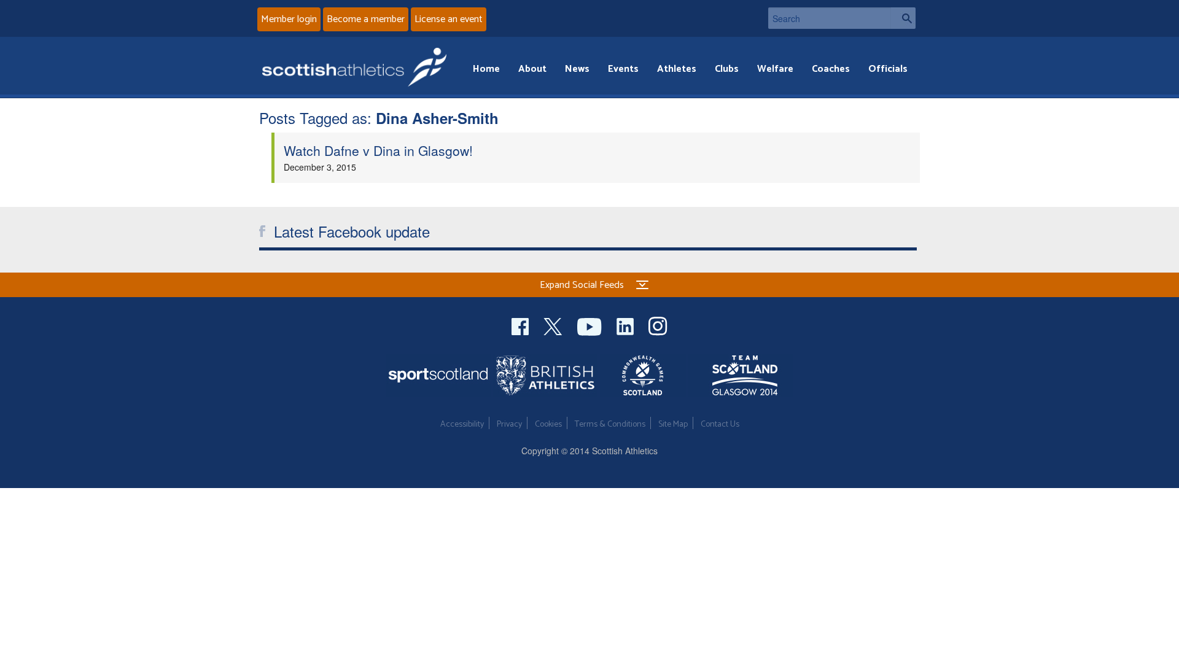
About (532, 69)
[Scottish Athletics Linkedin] (626, 325)
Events (623, 69)
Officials (888, 69)
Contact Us (720, 424)
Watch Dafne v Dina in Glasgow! (378, 150)
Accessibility (462, 424)
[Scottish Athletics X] (554, 325)
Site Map (673, 424)
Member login (289, 19)
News (577, 69)
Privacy (509, 424)
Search (903, 18)
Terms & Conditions (610, 424)
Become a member (366, 19)
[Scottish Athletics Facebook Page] (521, 325)
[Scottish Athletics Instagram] (657, 325)
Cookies (548, 424)
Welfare (775, 69)
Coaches (831, 69)
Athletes (676, 69)
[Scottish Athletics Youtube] (590, 325)
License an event (448, 19)
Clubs (727, 69)
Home (486, 69)
